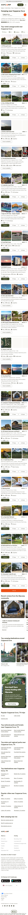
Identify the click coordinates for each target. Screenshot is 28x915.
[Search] (25, 14)
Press (2, 848)
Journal (3, 843)
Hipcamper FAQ (4, 850)
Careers (3, 845)
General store (4, 841)
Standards (16, 848)
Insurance (16, 845)
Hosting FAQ (17, 850)
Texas (12, 8)
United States (7, 8)
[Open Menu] (25, 5)
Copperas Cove (17, 8)
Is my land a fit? (17, 841)
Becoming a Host (18, 839)
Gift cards (3, 839)
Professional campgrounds (20, 843)
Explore (2, 8)
